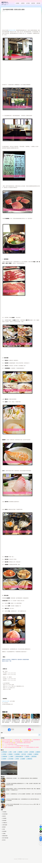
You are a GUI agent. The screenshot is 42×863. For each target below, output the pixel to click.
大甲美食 (4, 754)
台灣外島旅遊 (4, 824)
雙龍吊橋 (27, 756)
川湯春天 (11, 756)
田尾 (15, 752)
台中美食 (28, 3)
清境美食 (10, 754)
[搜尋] (39, 735)
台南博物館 (17, 754)
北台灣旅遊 (4, 818)
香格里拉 (30, 754)
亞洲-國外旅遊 (4, 814)
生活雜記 (3, 833)
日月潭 (26, 752)
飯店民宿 (33, 3)
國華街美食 (30, 758)
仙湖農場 (23, 758)
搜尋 (2, 732)
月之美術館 (11, 758)
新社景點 (32, 752)
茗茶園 (17, 758)
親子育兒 (3, 840)
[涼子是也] (5, 3)
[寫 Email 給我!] (41, 835)
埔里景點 (20, 752)
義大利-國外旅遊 (5, 837)
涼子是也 (19, 858)
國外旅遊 (38, 3)
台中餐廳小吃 (4, 822)
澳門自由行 (5, 752)
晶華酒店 (36, 754)
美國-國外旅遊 (4, 835)
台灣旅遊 (17, 3)
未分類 (3, 829)
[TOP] (41, 844)
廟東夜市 (38, 752)
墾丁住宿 (24, 754)
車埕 (11, 752)
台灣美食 (22, 3)
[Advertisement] (21, 20)
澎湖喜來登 (5, 756)
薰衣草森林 (34, 756)
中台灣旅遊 (4, 811)
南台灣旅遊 (4, 820)
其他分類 (3, 816)
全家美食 (4, 758)
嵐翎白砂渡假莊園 (19, 756)
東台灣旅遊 (4, 831)
